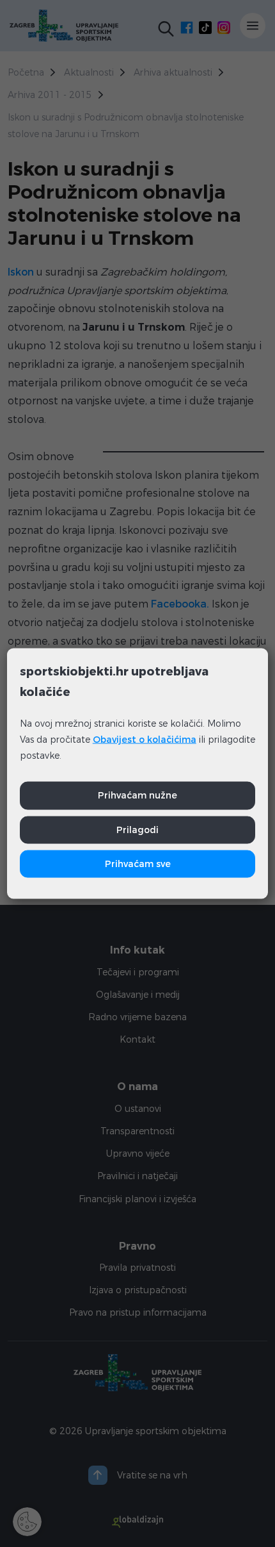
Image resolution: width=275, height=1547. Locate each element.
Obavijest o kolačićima (144, 740)
